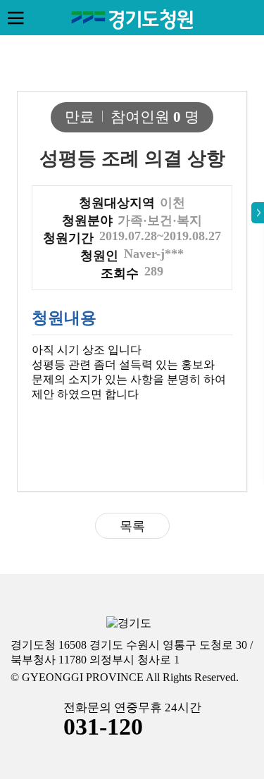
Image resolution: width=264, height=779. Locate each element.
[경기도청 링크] (128, 623)
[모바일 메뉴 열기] (15, 17)
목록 (132, 526)
